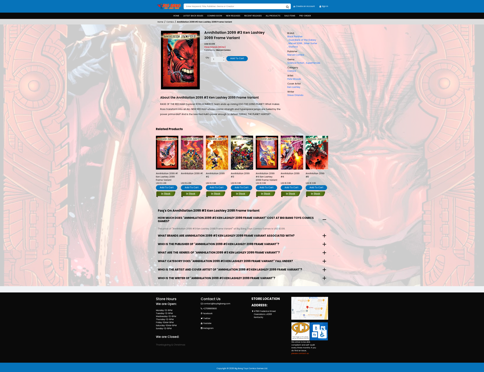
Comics (170, 21)
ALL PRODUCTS (273, 15)
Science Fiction (295, 62)
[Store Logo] (168, 6)
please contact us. (300, 353)
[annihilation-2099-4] (292, 153)
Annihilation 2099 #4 (290, 175)
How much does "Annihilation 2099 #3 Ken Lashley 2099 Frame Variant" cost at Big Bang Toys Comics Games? (236, 219)
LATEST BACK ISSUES (193, 15)
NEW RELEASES (233, 15)
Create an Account (305, 6)
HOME (176, 15)
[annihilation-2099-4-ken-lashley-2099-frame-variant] (267, 153)
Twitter (206, 318)
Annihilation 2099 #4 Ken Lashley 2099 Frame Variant (266, 177)
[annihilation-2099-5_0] (317, 153)
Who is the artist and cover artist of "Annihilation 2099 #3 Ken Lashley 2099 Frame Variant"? (230, 270)
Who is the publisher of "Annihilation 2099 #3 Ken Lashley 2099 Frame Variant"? (218, 244)
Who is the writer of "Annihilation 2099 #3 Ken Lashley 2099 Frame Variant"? (216, 278)
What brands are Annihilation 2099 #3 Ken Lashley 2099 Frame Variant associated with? (226, 236)
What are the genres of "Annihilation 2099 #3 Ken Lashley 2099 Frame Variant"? (219, 253)
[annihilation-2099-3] (242, 153)
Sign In (324, 6)
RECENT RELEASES (253, 15)
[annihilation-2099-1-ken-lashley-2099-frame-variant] (167, 153)
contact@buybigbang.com (216, 303)
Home (160, 21)
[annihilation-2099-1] (192, 153)
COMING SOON (214, 15)
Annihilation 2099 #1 (192, 173)
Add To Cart (237, 58)
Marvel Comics (295, 54)
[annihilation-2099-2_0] (217, 153)
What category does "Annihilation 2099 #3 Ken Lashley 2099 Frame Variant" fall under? (225, 261)
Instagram (208, 328)
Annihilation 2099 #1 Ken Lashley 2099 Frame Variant (167, 177)
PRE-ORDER (305, 15)
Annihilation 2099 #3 (240, 175)
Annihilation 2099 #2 (215, 175)
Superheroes (312, 62)
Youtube (207, 323)
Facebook (208, 313)
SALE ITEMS (289, 15)
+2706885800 (210, 308)
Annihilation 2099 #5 (315, 175)
